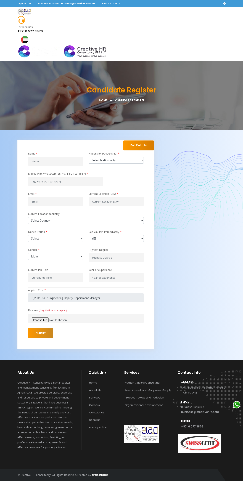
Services (94, 397)
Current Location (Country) (44, 214)
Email (32, 193)
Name (33, 153)
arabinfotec (100, 475)
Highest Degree (99, 249)
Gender (33, 249)
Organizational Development (144, 405)
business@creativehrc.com (78, 3)
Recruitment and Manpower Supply (148, 390)
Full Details (138, 145)
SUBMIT (41, 333)
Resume (47, 310)
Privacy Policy (98, 427)
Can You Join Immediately (105, 231)
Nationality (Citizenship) (104, 153)
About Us (95, 390)
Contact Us (96, 412)
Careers (94, 405)
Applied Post (37, 290)
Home (103, 100)
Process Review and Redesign (144, 397)
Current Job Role (38, 270)
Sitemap (95, 420)
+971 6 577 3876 (30, 31)
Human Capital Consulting (142, 382)
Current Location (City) (103, 193)
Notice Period (37, 231)
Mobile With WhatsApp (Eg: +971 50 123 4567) (58, 173)
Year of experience (100, 270)
